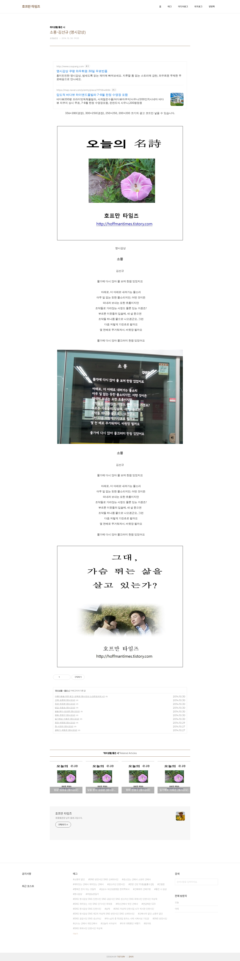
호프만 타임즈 (31, 6)
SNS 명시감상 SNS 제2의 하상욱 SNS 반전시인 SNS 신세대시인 (104, 913)
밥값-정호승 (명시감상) (65, 707)
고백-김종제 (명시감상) (65, 700)
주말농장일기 (93, 894)
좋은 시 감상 (161, 889)
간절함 (162, 884)
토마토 (148, 923)
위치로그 (198, 6)
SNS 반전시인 (160, 918)
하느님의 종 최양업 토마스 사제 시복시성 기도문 (127, 918)
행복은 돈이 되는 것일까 (85, 889)
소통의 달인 (79, 879)
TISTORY (121, 957)
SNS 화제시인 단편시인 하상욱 (88, 928)
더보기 (75, 934)
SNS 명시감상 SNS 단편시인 (87, 908)
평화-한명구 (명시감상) (65, 715)
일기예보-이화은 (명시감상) (67, 719)
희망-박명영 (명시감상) (65, 722)
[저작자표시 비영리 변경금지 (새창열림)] (89, 677)
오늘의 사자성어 (109, 923)
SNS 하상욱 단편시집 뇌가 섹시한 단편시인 (134, 908)
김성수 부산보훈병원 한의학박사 (115, 889)
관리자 (131, 957)
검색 (215, 882)
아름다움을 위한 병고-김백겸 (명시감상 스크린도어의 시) (80, 696)
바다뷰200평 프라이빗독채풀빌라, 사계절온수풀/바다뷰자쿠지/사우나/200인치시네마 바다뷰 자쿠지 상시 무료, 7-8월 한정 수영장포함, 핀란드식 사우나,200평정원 (110, 101)
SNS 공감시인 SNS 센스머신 (87, 918)
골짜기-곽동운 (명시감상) (66, 730)
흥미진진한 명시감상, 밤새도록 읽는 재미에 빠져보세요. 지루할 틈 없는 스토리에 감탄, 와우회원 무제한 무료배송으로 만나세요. (118, 77)
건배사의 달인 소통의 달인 (151, 913)
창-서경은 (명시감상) (64, 726)
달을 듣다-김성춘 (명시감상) (67, 711)
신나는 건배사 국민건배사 (85, 923)
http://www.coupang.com (70, 66)
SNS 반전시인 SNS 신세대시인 (104, 879)
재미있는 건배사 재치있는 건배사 (89, 884)
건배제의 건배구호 (142, 889)
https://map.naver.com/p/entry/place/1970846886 (83, 90)
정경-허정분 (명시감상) (65, 704)
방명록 (212, 6)
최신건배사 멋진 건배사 (127, 904)
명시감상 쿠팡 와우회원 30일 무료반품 (81, 71)
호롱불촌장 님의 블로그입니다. (68, 818)
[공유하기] (63, 677)
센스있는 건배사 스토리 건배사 (137, 879)
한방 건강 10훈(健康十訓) (142, 884)
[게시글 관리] (67, 677)
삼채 (108, 908)
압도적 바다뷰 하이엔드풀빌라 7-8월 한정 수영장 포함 (92, 94)
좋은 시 (67, 690)
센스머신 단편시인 (117, 884)
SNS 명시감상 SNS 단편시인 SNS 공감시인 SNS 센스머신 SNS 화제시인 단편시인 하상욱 (115, 899)
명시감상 (78, 894)
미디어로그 (183, 6)
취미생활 (58, 690)
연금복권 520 (149, 904)
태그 (170, 6)
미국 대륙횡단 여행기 (130, 923)
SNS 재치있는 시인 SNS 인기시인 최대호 (93, 904)
